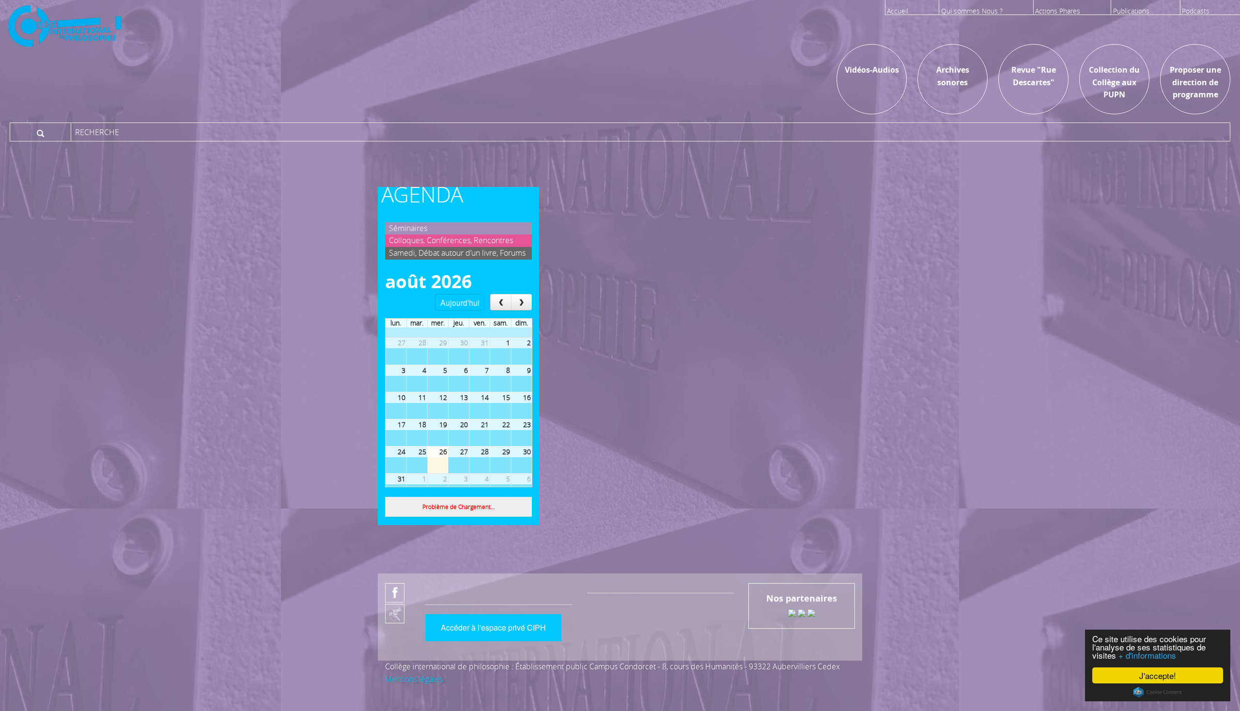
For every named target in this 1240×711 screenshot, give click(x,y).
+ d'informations (1147, 655)
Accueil (897, 10)
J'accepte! (1157, 675)
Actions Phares (1057, 10)
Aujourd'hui (460, 302)
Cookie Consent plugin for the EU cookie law (1157, 692)
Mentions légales (414, 679)
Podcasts (1195, 10)
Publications (1131, 10)
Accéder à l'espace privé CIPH (493, 627)
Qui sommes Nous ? (972, 10)
